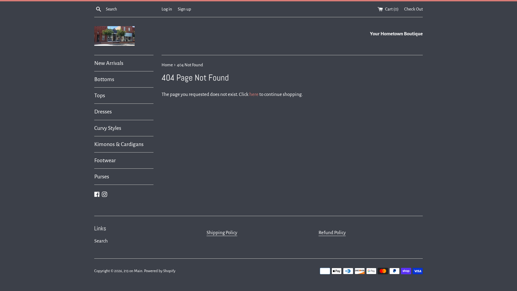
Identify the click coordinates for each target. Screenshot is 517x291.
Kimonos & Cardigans (119, 144)
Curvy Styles (107, 128)
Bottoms (104, 79)
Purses (101, 176)
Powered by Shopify (159, 271)
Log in (167, 9)
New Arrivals (108, 63)
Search (101, 241)
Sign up (184, 9)
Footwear (105, 160)
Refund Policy (332, 232)
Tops (99, 95)
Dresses (103, 112)
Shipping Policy (222, 232)
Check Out (413, 9)
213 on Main (133, 271)
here (253, 94)
